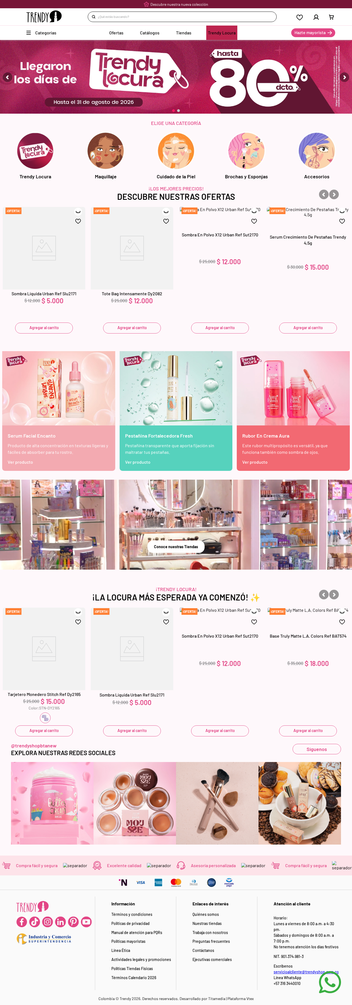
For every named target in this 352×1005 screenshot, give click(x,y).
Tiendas (183, 32)
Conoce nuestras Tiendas (176, 546)
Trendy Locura (222, 32)
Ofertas (116, 32)
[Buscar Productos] (94, 17)
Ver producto (20, 462)
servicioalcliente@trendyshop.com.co (306, 972)
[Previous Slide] (7, 77)
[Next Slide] (344, 77)
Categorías (45, 32)
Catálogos (150, 32)
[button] (173, 110)
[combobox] (182, 17)
